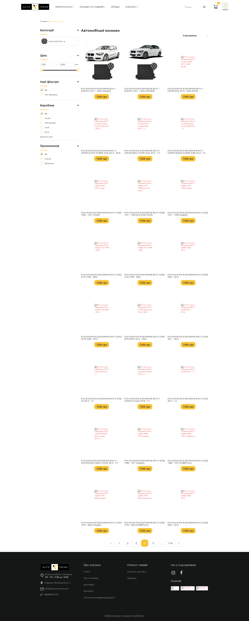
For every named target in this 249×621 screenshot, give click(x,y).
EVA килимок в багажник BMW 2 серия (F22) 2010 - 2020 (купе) (185, 90)
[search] (204, 6)
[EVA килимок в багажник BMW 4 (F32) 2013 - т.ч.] (188, 373)
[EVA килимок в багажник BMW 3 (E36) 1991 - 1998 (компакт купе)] (145, 187)
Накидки (131, 578)
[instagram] (173, 572)
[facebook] (181, 572)
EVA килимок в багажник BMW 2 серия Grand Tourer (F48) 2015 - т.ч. (187, 152)
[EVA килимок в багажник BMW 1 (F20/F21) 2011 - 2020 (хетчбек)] (145, 63)
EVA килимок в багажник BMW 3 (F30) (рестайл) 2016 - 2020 (144, 338)
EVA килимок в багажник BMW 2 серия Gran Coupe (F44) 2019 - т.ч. (142, 152)
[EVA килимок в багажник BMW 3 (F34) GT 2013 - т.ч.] (101, 373)
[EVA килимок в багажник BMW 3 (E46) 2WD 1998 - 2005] (101, 249)
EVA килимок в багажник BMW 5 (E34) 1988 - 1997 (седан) (144, 462)
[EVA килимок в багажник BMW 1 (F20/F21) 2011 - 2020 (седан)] (101, 63)
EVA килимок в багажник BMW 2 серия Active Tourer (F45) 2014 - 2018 (100, 152)
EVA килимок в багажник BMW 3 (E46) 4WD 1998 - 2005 (144, 276)
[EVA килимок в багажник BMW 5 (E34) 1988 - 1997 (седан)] (145, 435)
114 (170, 543)
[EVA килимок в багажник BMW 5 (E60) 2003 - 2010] (188, 497)
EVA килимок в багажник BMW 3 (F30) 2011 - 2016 (188, 338)
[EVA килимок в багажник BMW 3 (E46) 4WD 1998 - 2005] (145, 249)
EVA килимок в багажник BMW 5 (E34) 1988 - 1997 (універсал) (188, 462)
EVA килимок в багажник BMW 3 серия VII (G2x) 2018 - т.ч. (142, 400)
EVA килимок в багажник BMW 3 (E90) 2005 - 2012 (188, 276)
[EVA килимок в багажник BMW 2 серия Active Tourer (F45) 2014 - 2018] (101, 125)
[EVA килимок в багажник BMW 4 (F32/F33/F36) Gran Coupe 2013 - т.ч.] (101, 435)
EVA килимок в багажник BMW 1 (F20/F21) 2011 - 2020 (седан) (98, 90)
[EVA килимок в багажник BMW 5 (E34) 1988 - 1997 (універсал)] (188, 435)
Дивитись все (46, 137)
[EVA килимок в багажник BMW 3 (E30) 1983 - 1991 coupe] (101, 187)
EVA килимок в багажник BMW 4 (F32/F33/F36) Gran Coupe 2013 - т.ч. (99, 462)
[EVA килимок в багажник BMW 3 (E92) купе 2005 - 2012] (101, 311)
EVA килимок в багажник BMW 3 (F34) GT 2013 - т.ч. (101, 400)
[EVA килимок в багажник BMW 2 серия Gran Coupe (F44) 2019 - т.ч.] (145, 125)
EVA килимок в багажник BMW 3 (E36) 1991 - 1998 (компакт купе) (144, 214)
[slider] (41, 70)
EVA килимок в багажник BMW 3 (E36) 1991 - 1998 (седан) (188, 214)
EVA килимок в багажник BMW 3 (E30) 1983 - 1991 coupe (101, 214)
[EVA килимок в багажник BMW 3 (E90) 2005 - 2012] (188, 249)
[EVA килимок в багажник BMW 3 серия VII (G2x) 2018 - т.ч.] (145, 373)
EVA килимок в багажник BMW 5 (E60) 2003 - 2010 (188, 524)
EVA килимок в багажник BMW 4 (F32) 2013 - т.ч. (188, 400)
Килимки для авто (136, 571)
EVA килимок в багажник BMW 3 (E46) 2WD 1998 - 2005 (101, 276)
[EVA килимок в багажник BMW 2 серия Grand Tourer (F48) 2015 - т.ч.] (188, 125)
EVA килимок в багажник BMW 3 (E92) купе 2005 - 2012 (101, 338)
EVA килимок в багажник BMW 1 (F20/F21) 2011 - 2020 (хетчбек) (142, 90)
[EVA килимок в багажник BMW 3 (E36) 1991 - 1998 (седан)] (188, 187)
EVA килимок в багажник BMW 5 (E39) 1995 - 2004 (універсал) (144, 524)
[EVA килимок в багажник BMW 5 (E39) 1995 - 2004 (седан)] (101, 497)
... (162, 543)
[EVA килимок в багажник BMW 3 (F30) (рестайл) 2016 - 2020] (145, 311)
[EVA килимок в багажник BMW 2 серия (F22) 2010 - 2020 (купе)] (188, 63)
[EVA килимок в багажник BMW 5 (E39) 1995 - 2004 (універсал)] (145, 497)
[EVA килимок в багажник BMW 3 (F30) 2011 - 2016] (188, 311)
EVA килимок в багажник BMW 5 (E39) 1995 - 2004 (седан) (101, 524)
